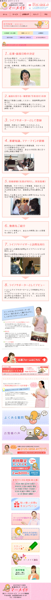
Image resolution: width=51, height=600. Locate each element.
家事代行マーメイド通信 (25, 559)
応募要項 (41, 33)
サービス (15, 14)
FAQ (46, 14)
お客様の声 (25, 14)
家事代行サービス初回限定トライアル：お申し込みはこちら (25, 466)
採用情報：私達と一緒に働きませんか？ (25, 572)
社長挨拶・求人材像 (9, 33)
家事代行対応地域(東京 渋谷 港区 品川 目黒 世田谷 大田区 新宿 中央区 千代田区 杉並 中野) (25, 486)
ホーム (5, 14)
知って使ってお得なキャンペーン (25, 504)
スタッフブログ (25, 546)
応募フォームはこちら (25, 357)
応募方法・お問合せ (25, 37)
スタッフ (35, 14)
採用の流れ (9, 37)
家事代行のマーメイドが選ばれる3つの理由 (25, 518)
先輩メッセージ (25, 33)
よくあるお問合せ (41, 37)
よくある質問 (25, 417)
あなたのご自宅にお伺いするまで (25, 533)
